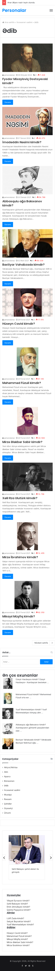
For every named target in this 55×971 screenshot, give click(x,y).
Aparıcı (7, 776)
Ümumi (7, 813)
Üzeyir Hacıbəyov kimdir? (27, 679)
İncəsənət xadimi (24, 22)
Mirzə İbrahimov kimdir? (20, 557)
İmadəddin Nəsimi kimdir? (21, 142)
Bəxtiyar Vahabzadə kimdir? (23, 265)
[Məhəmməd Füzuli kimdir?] (27, 361)
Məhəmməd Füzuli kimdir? (21, 383)
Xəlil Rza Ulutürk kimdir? (19, 498)
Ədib (6, 785)
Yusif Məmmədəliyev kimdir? (29, 709)
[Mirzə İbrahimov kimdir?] (27, 536)
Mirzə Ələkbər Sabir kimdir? (22, 442)
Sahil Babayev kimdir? (17, 903)
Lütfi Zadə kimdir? (15, 918)
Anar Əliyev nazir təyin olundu (21, 2)
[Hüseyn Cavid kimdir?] (27, 302)
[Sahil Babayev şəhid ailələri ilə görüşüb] (27, 849)
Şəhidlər (8, 804)
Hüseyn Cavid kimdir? (18, 324)
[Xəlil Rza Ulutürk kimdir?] (27, 477)
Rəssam (8, 799)
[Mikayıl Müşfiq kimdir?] (27, 595)
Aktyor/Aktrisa (10, 767)
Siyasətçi (8, 808)
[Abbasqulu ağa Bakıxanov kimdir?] (27, 180)
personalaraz (9, 75)
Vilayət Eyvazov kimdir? (18, 900)
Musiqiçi (8, 794)
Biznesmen (9, 781)
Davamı (8, 102)
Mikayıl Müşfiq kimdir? (18, 616)
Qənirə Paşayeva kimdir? (19, 910)
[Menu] (51, 10)
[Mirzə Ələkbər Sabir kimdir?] (27, 421)
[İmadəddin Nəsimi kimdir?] (27, 121)
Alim (6, 772)
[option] (27, 857)
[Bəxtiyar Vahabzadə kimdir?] (27, 243)
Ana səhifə (9, 22)
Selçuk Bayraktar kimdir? (19, 921)
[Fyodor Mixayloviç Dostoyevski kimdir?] (27, 58)
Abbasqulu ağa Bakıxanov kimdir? (31, 724)
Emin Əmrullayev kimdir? (18, 906)
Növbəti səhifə (41, 643)
